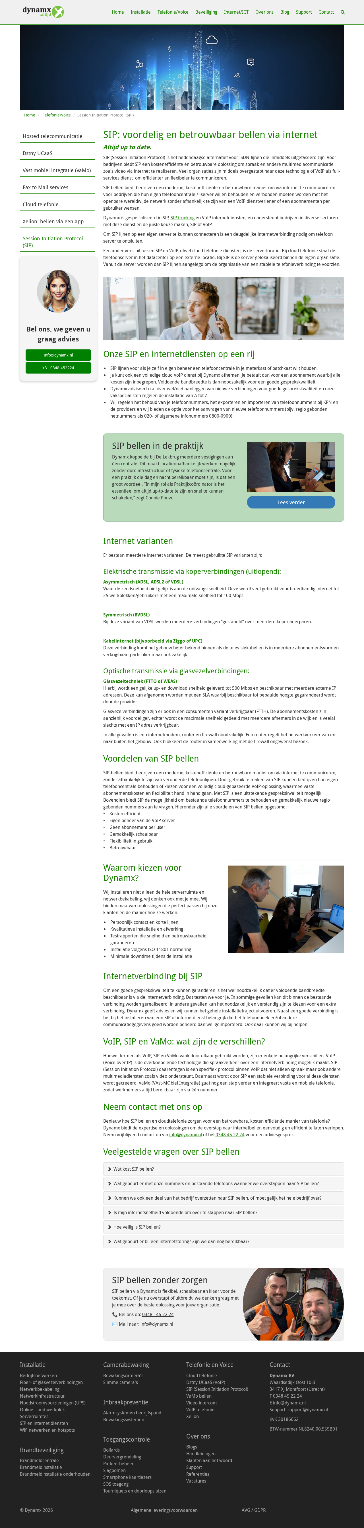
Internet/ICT (236, 12)
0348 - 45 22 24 (158, 1314)
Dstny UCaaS (37, 153)
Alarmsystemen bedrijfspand (132, 1413)
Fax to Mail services (45, 187)
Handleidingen (201, 1453)
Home (118, 12)
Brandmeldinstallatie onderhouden (55, 1474)
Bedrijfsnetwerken (38, 1375)
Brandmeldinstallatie (41, 1467)
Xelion (192, 1416)
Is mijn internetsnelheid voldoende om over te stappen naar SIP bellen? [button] (184, 1212)
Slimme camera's (120, 1382)
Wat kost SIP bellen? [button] (133, 1169)
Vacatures (196, 1481)
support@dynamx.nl (308, 1409)
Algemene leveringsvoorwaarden (164, 1510)
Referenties (197, 1474)
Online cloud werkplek (42, 1409)
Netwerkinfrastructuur (42, 1396)
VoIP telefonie (200, 1409)
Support (304, 12)
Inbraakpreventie (125, 1402)
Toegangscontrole (126, 1439)
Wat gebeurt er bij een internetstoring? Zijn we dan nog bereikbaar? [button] (180, 1241)
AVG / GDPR (254, 1510)
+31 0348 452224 (58, 367)
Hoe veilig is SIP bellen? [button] (136, 1227)
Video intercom (201, 1403)
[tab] (224, 1169)
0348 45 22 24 (230, 1134)
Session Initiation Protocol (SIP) (53, 242)
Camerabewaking (126, 1365)
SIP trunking (183, 217)
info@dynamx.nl (185, 1134)
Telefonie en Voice (209, 1365)
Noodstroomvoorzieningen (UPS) (53, 1403)
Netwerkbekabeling (39, 1389)
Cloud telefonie (41, 204)
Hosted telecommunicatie (52, 136)
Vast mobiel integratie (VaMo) (57, 170)
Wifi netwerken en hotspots (47, 1430)
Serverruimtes (34, 1416)
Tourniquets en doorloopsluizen (134, 1491)
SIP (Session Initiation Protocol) (217, 1389)
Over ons (264, 12)
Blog (284, 12)
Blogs (191, 1447)
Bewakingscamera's (123, 1375)
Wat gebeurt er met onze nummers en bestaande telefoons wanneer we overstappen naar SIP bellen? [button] (215, 1183)
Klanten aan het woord (209, 1460)
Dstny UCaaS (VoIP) (205, 1382)
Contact (326, 12)
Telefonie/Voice (173, 12)
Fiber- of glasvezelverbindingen (51, 1382)
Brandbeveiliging (42, 1450)
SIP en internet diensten (44, 1423)
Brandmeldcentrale (39, 1460)
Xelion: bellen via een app (53, 221)
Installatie (141, 12)
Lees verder (291, 502)
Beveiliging (206, 12)
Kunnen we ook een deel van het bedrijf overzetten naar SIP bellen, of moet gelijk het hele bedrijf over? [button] (217, 1198)
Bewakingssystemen (123, 1419)
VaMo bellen (199, 1396)
